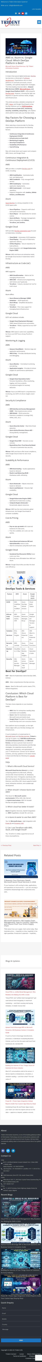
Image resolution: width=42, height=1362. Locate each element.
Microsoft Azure (25, 89)
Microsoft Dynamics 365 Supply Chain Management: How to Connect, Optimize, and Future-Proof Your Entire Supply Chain (21, 923)
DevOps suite (26, 168)
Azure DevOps (10, 203)
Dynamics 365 (19, 823)
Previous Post (6, 845)
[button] (39, 22)
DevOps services (24, 736)
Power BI (8, 823)
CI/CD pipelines (27, 106)
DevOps (33, 76)
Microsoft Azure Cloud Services (15, 66)
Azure (11, 104)
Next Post (37, 845)
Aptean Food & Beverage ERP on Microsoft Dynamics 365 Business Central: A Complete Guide (20, 1030)
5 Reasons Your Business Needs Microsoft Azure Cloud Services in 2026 (20, 881)
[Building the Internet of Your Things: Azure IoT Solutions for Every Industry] (20, 1055)
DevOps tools (10, 93)
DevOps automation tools (22, 231)
